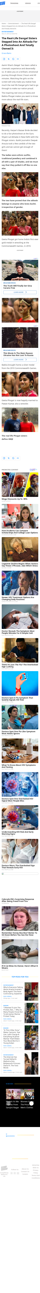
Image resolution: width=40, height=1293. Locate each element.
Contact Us (25, 1171)
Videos (28, 3)
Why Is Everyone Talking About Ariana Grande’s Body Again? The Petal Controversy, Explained (13, 990)
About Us (25, 1169)
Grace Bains (6, 53)
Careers (25, 1174)
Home (4, 23)
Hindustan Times (6, 125)
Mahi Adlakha (7, 996)
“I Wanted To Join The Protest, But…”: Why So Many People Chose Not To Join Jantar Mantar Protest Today (13, 1011)
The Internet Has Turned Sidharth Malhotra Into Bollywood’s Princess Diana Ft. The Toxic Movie (11, 1062)
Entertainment (13, 23)
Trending (14, 3)
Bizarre (5, 1005)
